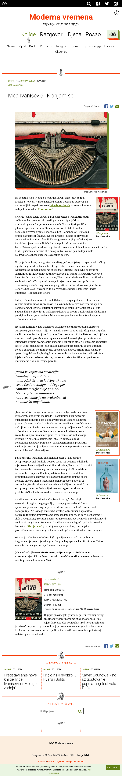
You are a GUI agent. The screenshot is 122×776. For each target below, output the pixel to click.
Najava (7, 669)
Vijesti (22, 46)
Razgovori (52, 34)
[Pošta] (117, 105)
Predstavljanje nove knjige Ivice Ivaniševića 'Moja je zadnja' (20, 681)
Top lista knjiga (92, 46)
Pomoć (50, 761)
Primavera (103, 497)
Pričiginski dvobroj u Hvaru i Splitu (59, 677)
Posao (93, 34)
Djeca (74, 34)
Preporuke (47, 46)
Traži (79, 711)
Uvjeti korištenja (64, 761)
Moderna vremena (61, 16)
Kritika (11, 81)
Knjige (28, 34)
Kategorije (112, 34)
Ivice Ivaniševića (60, 205)
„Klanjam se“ (45, 209)
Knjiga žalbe (103, 451)
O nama (42, 761)
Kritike (33, 46)
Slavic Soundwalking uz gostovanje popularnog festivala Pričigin (99, 681)
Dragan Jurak (28, 81)
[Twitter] (107, 4)
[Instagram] (116, 4)
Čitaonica (61, 51)
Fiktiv (87, 755)
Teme (75, 46)
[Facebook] (98, 4)
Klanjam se (103, 235)
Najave (11, 46)
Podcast (109, 46)
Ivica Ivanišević (15, 85)
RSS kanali (79, 761)
